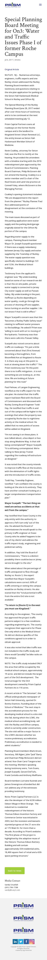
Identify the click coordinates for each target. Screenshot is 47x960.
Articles (17, 60)
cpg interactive (27, 950)
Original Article (12, 69)
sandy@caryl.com (12, 890)
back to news (14, 870)
